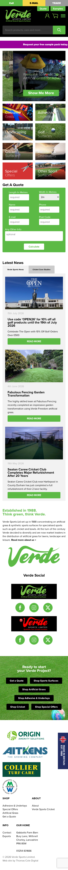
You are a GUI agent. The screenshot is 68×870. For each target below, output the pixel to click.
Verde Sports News (15, 269)
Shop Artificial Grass (34, 689)
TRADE (56, 3)
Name (12, 204)
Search (59, 30)
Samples (58, 8)
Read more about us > (23, 540)
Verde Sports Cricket (43, 809)
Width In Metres (47, 192)
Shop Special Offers (46, 707)
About (35, 805)
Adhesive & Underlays (15, 805)
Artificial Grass (10, 813)
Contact (7, 832)
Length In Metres (18, 192)
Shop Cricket (17, 707)
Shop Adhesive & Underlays (34, 698)
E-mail (12, 217)
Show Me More (30, 93)
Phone (42, 204)
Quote (43, 8)
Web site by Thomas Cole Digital (20, 860)
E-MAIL (34, 3)
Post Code (44, 217)
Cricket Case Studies (41, 269)
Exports (7, 836)
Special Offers (10, 809)
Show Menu (63, 15)
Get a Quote (17, 681)
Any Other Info (13, 229)
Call (11, 3)
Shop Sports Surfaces (46, 681)
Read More (34, 341)
